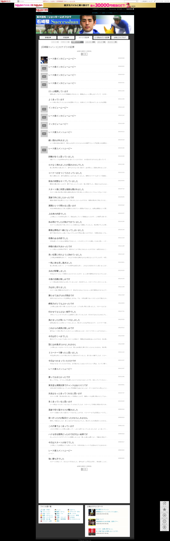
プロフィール (48, 13)
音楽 (58, 515)
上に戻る (164, 530)
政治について (100, 519)
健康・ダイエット (47, 515)
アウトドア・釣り (75, 511)
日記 (42, 13)
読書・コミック (61, 517)
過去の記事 (164, 518)
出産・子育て (46, 510)
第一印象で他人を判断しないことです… (107, 531)
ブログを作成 (159, 1)
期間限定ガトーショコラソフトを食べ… (107, 511)
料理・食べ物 (46, 519)
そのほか (21, 1)
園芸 (58, 521)
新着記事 (164, 524)
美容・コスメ (46, 513)
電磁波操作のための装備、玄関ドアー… (107, 521)
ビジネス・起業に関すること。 (105, 529)
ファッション (46, 511)
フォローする (164, 512)
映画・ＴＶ (60, 513)
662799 (129, 9)
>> (146, 1)
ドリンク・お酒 (46, 521)
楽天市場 (166, 1)
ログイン (116, 13)
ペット (59, 510)
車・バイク (73, 513)
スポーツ (72, 510)
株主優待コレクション (102, 509)
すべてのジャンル (75, 519)
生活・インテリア (47, 517)
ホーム (38, 13)
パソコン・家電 (74, 515)
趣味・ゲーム (60, 511)
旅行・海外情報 (61, 519)
